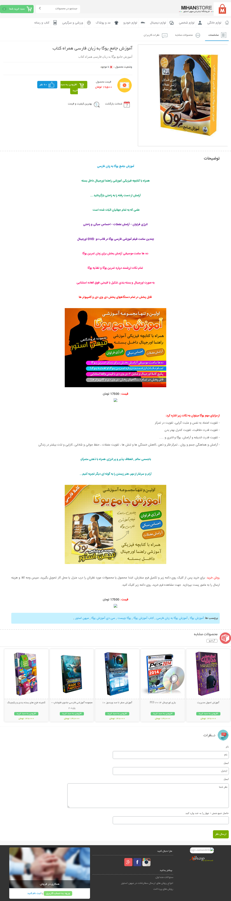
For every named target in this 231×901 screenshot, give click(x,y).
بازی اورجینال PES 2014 (163, 702)
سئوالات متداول (164, 877)
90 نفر (43, 84)
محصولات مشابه (184, 35)
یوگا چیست (124, 618)
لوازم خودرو (130, 22)
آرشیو (212, 640)
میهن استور (82, 618)
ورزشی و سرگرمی (72, 22)
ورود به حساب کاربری (58, 893)
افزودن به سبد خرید (69, 87)
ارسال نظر (220, 834)
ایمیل (226, 763)
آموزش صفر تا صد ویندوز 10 (117, 702)
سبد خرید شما (17, 8)
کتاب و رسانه (41, 22)
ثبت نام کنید (34, 893)
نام (227, 746)
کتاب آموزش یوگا (144, 618)
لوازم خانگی (214, 22)
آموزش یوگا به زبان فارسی (171, 618)
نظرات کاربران (151, 35)
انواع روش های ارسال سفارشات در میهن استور (147, 883)
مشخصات (213, 35)
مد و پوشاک (103, 22)
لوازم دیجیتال (158, 22)
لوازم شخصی (186, 22)
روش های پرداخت (163, 889)
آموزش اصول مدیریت (208, 702)
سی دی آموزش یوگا (103, 618)
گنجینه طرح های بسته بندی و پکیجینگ (26, 702)
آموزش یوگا (197, 618)
